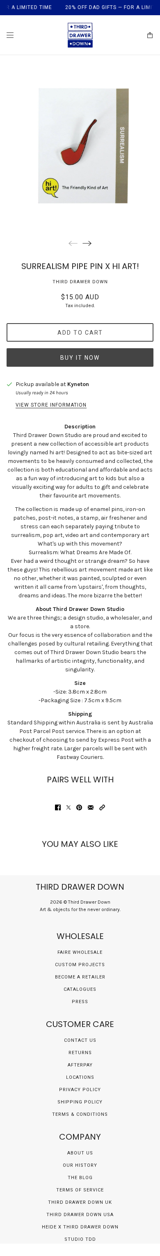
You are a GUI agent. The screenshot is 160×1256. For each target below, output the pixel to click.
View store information (51, 404)
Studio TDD (80, 1239)
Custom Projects (80, 964)
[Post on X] (68, 807)
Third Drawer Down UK (80, 1202)
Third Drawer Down (80, 282)
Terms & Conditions (80, 1114)
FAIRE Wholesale (80, 952)
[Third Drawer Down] (80, 35)
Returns (80, 1052)
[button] (102, 807)
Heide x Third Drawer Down (80, 1227)
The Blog (80, 1177)
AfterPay (80, 1065)
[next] (87, 243)
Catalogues (80, 989)
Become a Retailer (80, 977)
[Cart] (149, 35)
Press (80, 1001)
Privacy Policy (80, 1089)
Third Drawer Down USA (80, 1214)
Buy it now (80, 357)
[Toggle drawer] (10, 35)
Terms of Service (80, 1190)
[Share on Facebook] (57, 807)
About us (80, 1153)
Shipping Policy (80, 1102)
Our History (80, 1165)
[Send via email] (90, 807)
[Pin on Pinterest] (79, 807)
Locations (80, 1077)
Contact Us (80, 1040)
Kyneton (78, 384)
